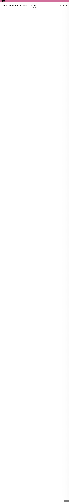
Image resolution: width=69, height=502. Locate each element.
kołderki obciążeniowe (24, 5)
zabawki (16, 5)
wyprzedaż (32, 5)
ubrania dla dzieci (6, 5)
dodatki (12, 5)
